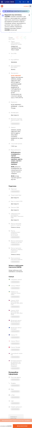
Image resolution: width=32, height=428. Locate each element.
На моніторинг (23, 426)
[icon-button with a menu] (30, 6)
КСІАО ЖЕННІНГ (16, 75)
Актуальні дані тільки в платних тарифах (16, 420)
